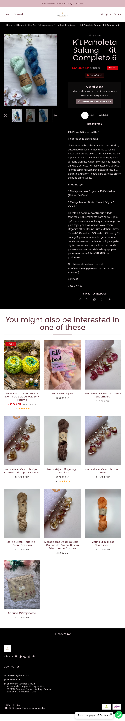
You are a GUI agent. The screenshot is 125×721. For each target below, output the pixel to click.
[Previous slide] (6, 115)
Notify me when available (96, 101)
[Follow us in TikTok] (29, 656)
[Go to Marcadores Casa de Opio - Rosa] (103, 440)
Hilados (20, 25)
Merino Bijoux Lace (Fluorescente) (102, 543)
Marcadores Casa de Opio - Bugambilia (103, 395)
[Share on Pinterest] (102, 299)
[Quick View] (35, 365)
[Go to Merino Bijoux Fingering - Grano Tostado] (22, 513)
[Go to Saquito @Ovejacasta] (22, 584)
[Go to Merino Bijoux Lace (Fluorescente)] (103, 513)
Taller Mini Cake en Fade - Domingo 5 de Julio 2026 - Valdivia (22, 397)
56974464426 (13, 679)
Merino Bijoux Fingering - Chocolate (62, 471)
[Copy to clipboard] (109, 299)
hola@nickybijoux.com (18, 675)
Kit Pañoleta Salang (66, 25)
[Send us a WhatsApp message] (119, 715)
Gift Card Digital (62, 393)
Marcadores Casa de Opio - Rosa (103, 471)
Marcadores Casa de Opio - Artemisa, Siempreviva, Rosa (22, 471)
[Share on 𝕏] (87, 299)
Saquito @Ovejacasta (22, 613)
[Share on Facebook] (79, 299)
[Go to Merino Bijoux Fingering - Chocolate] (62, 440)
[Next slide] (54, 115)
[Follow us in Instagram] (16, 656)
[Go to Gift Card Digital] (62, 365)
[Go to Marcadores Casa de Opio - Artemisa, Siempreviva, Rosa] (22, 440)
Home (9, 25)
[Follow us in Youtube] (24, 656)
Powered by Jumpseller (33, 708)
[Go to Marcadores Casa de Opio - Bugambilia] (103, 365)
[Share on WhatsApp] (94, 299)
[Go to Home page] (62, 14)
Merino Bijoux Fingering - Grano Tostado (22, 543)
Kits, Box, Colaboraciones (40, 25)
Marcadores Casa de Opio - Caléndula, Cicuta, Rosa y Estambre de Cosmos (62, 545)
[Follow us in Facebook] (20, 656)
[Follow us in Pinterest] (33, 656)
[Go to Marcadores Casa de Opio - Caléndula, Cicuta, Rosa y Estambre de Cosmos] (62, 513)
